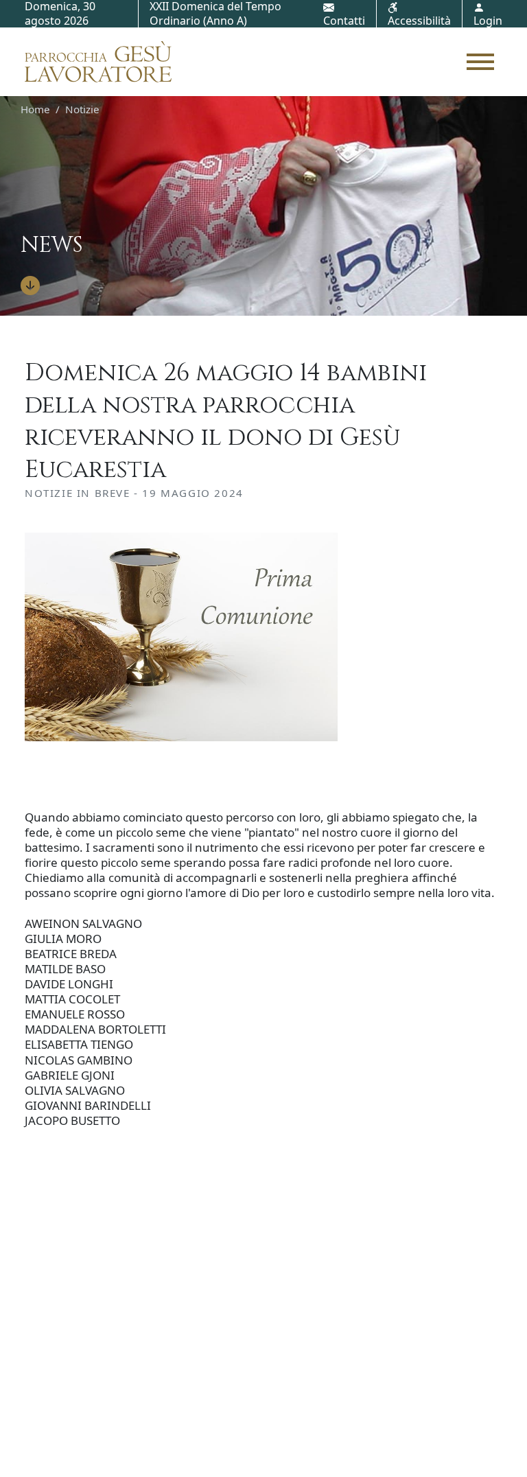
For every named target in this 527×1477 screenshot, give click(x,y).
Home (35, 109)
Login (487, 20)
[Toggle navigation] (480, 62)
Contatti (344, 20)
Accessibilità (419, 20)
